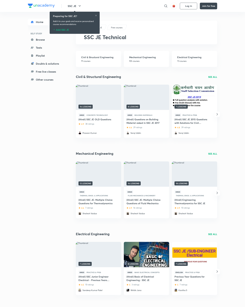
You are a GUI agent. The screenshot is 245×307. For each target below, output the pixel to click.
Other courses (44, 79)
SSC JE (72, 6)
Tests (39, 47)
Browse (40, 39)
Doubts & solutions (47, 63)
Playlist (40, 55)
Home (39, 22)
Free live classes (46, 71)
